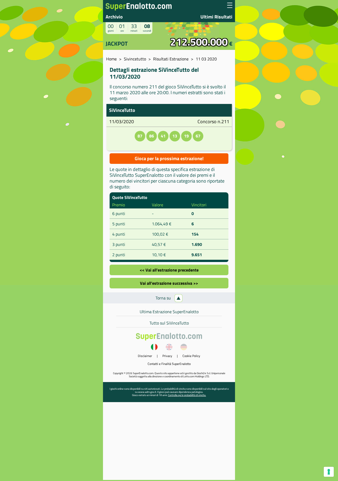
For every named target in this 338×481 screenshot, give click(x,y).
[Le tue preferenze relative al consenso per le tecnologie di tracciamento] (329, 472)
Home (111, 59)
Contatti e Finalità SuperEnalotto (169, 363)
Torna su (164, 298)
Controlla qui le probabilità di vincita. (187, 395)
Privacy (167, 355)
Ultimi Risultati (216, 16)
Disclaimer (145, 355)
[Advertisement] (169, 443)
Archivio (114, 16)
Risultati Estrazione (171, 59)
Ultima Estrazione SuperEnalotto (169, 311)
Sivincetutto (135, 59)
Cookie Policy (191, 355)
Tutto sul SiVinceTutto (169, 323)
